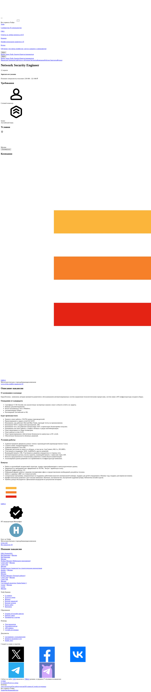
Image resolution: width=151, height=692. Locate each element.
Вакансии (4, 60)
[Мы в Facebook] (47, 661)
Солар (3, 585)
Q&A (6, 690)
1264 (14, 679)
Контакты (8, 607)
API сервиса (9, 628)
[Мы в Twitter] (16, 661)
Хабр (2, 690)
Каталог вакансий (11, 601)
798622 (27, 679)
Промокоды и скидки (12, 617)
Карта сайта (9, 605)
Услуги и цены (10, 597)
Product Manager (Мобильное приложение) (16, 561)
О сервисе (8, 595)
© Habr (3, 681)
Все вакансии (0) (17, 384)
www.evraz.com (6, 384)
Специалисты (12, 60)
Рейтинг (47, 60)
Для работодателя (11, 626)
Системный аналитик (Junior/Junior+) (14, 583)
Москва (14, 555)
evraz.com (4, 543)
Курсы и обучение (23, 60)
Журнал (59, 60)
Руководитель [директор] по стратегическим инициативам (21, 568)
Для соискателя (10, 624)
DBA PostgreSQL (7, 553)
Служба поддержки (12, 630)
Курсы (16, 690)
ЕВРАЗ (3, 380)
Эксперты (33, 60)
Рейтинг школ (10, 615)
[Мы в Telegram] (16, 677)
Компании (40, 60)
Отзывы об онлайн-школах (14, 613)
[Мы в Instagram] (108, 661)
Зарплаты (53, 60)
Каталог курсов (10, 603)
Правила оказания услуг (13, 639)
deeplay (3, 570)
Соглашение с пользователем (15, 637)
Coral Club (4, 563)
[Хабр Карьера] (9, 20)
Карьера (11, 690)
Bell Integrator (5, 555)
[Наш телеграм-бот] (47, 677)
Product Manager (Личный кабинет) (13, 576)
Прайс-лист (9, 640)
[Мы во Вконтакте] (77, 661)
